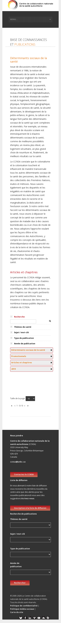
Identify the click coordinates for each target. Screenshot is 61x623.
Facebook (25, 618)
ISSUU (48, 618)
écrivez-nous (27, 498)
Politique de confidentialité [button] (24, 605)
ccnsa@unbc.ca (17, 461)
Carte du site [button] (16, 612)
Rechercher (20, 582)
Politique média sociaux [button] (22, 609)
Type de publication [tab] (24, 338)
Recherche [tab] (19, 316)
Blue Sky (20, 618)
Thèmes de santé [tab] (22, 327)
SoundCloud (43, 618)
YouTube (39, 618)
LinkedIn (29, 618)
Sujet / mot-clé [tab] (21, 332)
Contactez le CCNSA (24, 474)
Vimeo (34, 618)
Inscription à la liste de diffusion (30, 508)
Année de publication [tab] (24, 343)
